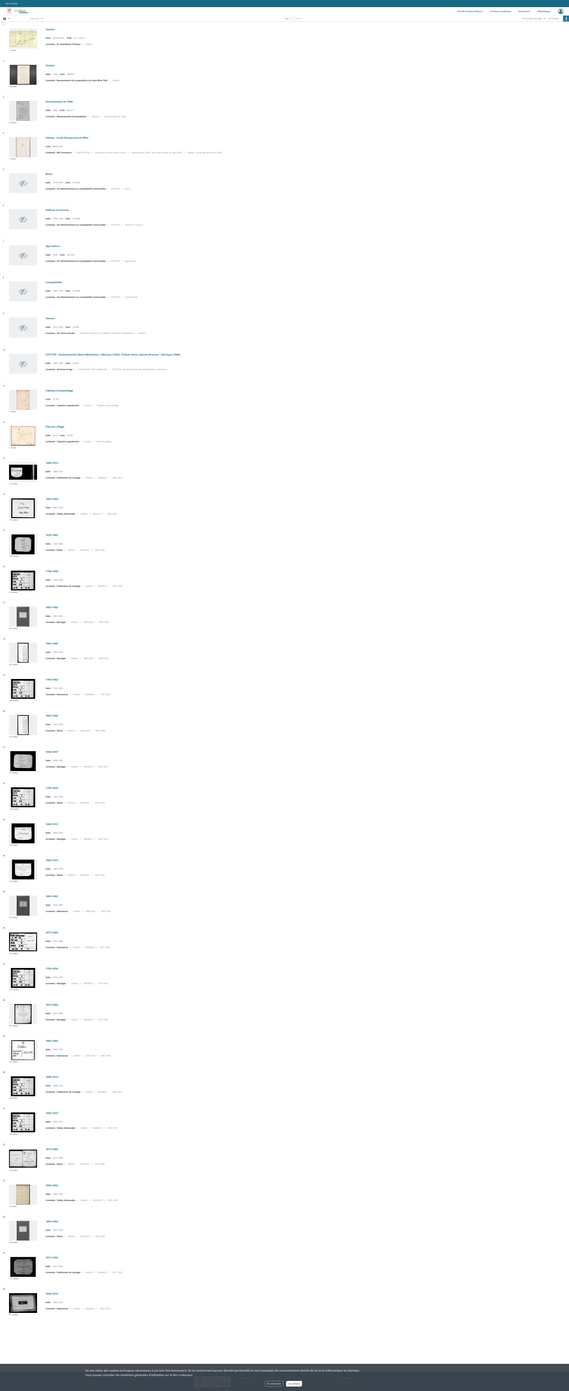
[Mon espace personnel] (560, 11)
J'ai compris (294, 1383)
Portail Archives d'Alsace (470, 11)
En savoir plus (274, 1383)
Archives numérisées (500, 11)
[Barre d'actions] (566, 19)
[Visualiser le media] (23, 38)
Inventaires (524, 11)
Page (287, 18)
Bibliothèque (544, 11)
